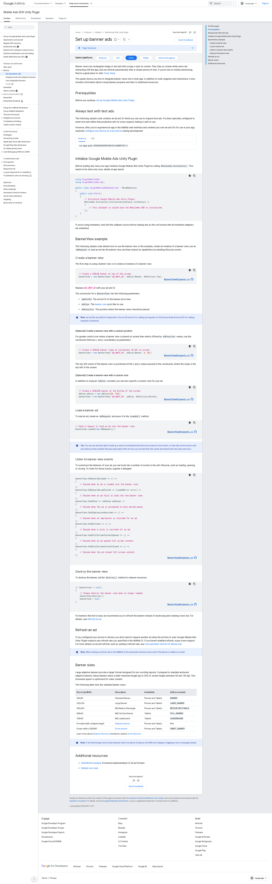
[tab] (82, 138)
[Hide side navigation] (34, 879)
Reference (21, 18)
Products (87, 32)
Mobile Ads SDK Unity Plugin (21, 12)
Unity (131, 58)
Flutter (146, 58)
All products (157, 866)
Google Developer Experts (53, 832)
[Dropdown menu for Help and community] (92, 3)
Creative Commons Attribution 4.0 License (146, 798)
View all (198, 855)
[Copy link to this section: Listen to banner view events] (116, 459)
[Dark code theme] (190, 175)
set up (115, 100)
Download (36, 18)
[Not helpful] (194, 32)
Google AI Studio (202, 837)
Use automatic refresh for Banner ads (163, 644)
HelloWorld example (91, 763)
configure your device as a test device (104, 131)
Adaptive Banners (101, 734)
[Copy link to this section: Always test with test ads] (117, 111)
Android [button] (82, 138)
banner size (101, 304)
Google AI (142, 866)
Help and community (79, 3)
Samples (59, 3)
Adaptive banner (122, 723)
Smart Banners (134, 734)
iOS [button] (92, 138)
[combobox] (222, 3)
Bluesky (121, 828)
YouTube (122, 846)
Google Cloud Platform (122, 866)
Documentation (41, 3)
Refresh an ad (94, 619)
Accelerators (47, 837)
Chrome (198, 828)
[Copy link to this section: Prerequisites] (99, 93)
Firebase (199, 832)
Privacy (53, 878)
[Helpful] (190, 32)
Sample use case (89, 768)
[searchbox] (19, 27)
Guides (6, 18)
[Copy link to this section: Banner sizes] (98, 665)
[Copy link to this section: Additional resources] (110, 756)
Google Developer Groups (53, 828)
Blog (120, 823)
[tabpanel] (136, 145)
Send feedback (185, 40)
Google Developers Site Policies (115, 801)
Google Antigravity (203, 841)
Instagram (123, 832)
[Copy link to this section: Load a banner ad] (101, 410)
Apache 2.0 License (78, 801)
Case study (109, 73)
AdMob (19, 3)
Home (77, 32)
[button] (18, 70)
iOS (117, 58)
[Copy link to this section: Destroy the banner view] (110, 572)
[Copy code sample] (194, 175)
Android (103, 58)
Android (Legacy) (166, 58)
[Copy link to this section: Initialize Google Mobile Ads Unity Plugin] (140, 159)
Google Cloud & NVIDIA (51, 841)
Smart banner (121, 729)
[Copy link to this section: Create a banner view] (106, 258)
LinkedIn (122, 837)
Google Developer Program (54, 823)
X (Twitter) (123, 841)
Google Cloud (201, 846)
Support (63, 18)
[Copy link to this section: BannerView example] (110, 239)
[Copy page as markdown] (124, 39)
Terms (44, 878)
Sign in (265, 3)
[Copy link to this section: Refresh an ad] (99, 630)
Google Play (200, 850)
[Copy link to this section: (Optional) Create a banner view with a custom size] (131, 375)
